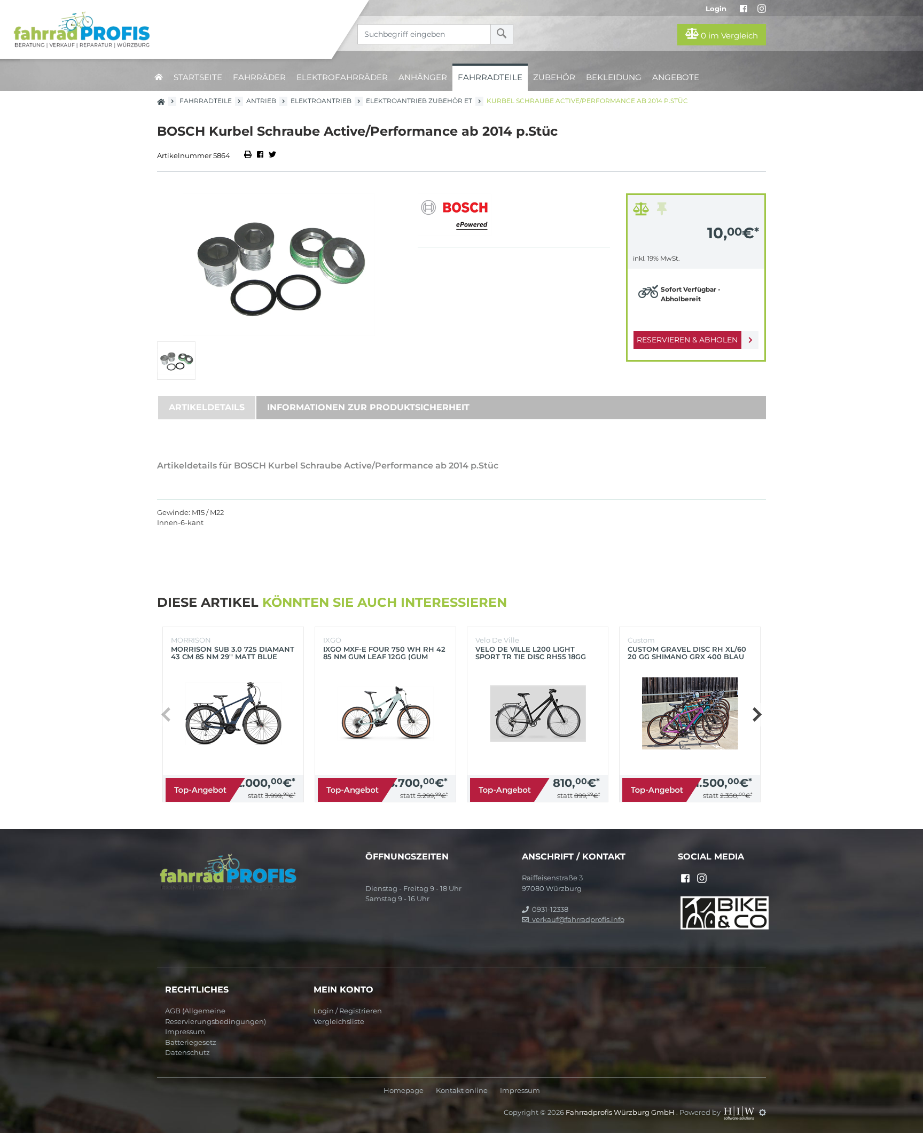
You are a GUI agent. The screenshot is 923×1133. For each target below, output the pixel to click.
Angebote (675, 77)
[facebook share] (260, 155)
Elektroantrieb (321, 101)
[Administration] (762, 1112)
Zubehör (554, 77)
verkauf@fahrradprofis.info (576, 919)
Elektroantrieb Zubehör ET (419, 101)
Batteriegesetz (190, 1042)
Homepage (404, 1090)
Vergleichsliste (339, 1021)
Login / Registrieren (348, 1010)
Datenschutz (187, 1052)
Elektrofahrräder (342, 77)
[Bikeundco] (724, 912)
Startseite (198, 77)
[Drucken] (249, 155)
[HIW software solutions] (740, 1112)
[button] (756, 714)
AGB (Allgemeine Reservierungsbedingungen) (215, 1016)
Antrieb (261, 101)
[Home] (174, 29)
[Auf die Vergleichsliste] (642, 211)
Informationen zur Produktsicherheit (368, 407)
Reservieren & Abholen (687, 340)
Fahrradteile (490, 77)
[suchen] (501, 34)
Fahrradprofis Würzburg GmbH (621, 1112)
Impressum (185, 1031)
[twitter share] (272, 155)
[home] (158, 77)
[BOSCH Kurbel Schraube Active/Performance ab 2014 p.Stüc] (279, 264)
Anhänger (422, 77)
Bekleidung (614, 77)
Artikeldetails (207, 407)
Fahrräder (259, 77)
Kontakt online (462, 1090)
